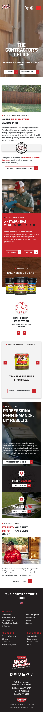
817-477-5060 (24, 691)
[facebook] (11, 674)
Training (28, 620)
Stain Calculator (33, 636)
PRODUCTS (9, 72)
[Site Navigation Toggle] (38, 8)
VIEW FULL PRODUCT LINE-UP (19, 391)
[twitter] (15, 674)
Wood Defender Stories (10, 623)
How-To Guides (32, 642)
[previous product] (5, 362)
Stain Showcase (7, 620)
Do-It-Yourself (30, 617)
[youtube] (27, 674)
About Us (29, 623)
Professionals (6, 615)
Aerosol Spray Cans (9, 645)
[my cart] (27, 8)
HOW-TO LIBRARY (19, 511)
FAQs (29, 645)
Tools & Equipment (32, 615)
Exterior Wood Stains (9, 636)
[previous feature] (18, 333)
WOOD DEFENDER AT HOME (16, 462)
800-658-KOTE (25, 688)
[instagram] (19, 674)
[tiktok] (31, 674)
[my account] (32, 8)
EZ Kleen (5, 639)
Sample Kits (6, 642)
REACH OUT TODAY (19, 581)
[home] (6, 6)
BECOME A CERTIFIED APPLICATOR (19, 168)
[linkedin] (23, 674)
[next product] (38, 362)
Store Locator (32, 639)
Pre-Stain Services (8, 617)
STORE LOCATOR (27, 72)
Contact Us (6, 626)
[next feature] (24, 333)
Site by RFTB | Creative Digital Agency (22, 707)
